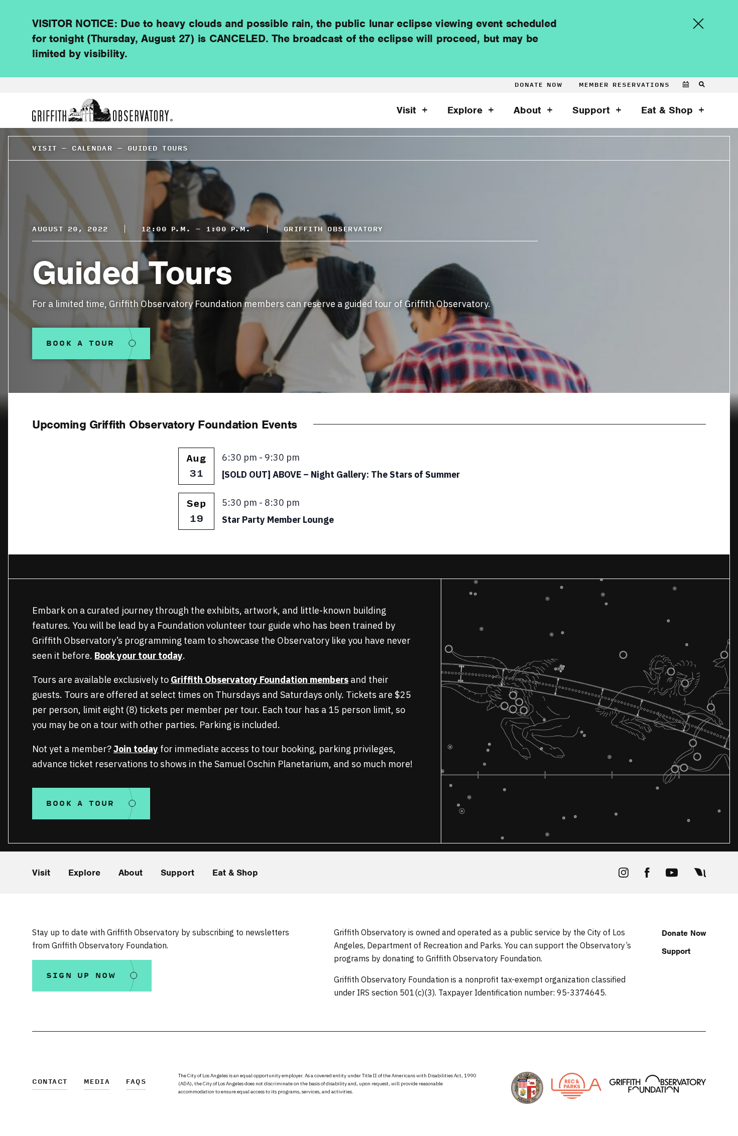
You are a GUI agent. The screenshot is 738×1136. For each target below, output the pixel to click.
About (527, 110)
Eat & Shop (667, 110)
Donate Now (538, 85)
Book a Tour (80, 343)
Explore (464, 110)
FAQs (136, 1082)
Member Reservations (624, 85)
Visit (406, 110)
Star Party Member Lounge (278, 519)
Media (97, 1082)
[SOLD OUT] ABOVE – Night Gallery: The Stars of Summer (341, 474)
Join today (135, 749)
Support (591, 110)
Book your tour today (138, 655)
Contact (50, 1082)
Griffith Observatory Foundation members (259, 679)
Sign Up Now (81, 975)
